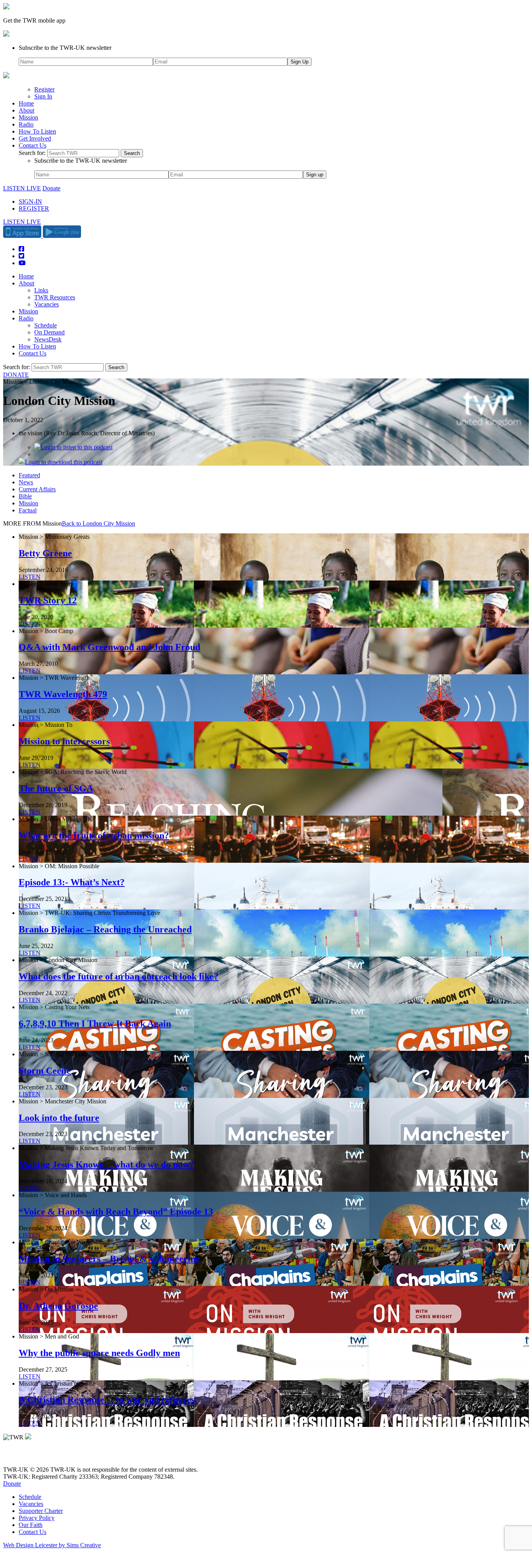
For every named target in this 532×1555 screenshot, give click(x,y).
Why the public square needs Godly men (99, 1353)
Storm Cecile (45, 1071)
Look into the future (59, 1118)
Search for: (32, 153)
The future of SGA (56, 788)
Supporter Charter (41, 1511)
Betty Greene (45, 553)
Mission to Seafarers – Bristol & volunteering (109, 1259)
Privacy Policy (37, 1518)
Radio (26, 124)
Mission (28, 117)
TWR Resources (54, 297)
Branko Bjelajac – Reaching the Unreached (105, 929)
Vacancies (46, 304)
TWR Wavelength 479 (63, 694)
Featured (29, 475)
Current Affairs (37, 489)
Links (41, 290)
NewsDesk (48, 339)
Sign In (43, 96)
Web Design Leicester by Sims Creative (52, 1545)
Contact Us (32, 145)
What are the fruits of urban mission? (94, 835)
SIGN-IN (30, 201)
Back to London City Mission (98, 523)
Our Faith (30, 1525)
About (26, 110)
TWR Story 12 (48, 600)
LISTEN (30, 576)
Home (26, 103)
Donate (51, 188)
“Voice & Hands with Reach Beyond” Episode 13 (116, 1212)
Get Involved (35, 138)
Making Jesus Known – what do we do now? (106, 1164)
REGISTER (34, 208)
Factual (28, 510)
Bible (25, 496)
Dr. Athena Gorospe (58, 1306)
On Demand (49, 332)
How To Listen (37, 131)
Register (44, 89)
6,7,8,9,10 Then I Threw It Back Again (95, 1023)
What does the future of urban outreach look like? (118, 976)
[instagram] (35, 1456)
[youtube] (45, 1456)
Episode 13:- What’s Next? (72, 882)
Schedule (45, 325)
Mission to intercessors (64, 741)
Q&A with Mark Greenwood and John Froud (109, 647)
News (26, 482)
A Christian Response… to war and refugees (107, 1400)
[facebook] (24, 1456)
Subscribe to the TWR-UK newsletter (65, 47)
